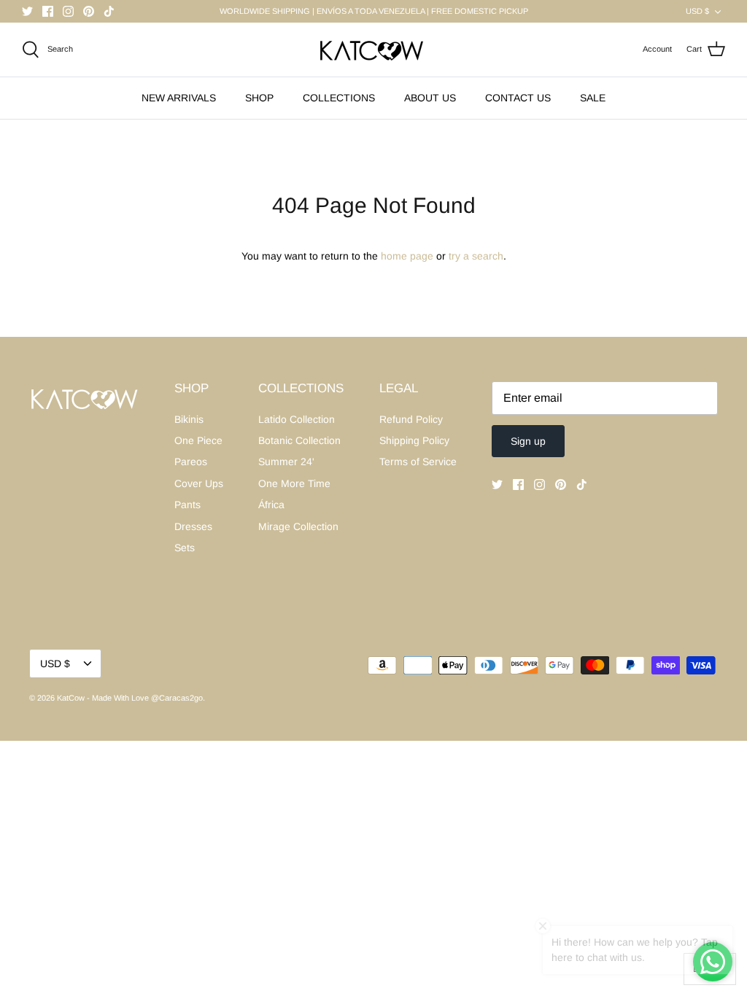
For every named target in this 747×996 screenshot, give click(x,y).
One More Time (294, 483)
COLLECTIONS (339, 98)
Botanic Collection (299, 440)
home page (407, 256)
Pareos (190, 461)
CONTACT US (518, 98)
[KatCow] (373, 49)
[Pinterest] (88, 11)
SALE (592, 98)
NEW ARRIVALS (179, 98)
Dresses (193, 526)
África (271, 504)
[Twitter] (27, 11)
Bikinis (189, 419)
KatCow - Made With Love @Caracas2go (130, 697)
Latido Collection (296, 419)
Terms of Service (418, 461)
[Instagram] (68, 11)
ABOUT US (430, 98)
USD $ (697, 11)
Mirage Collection (298, 526)
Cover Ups (198, 483)
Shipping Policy (414, 440)
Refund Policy (411, 419)
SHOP (259, 98)
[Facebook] (47, 11)
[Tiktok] (109, 11)
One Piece (198, 440)
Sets (184, 547)
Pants (187, 504)
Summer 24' (286, 461)
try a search (476, 256)
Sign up (528, 441)
